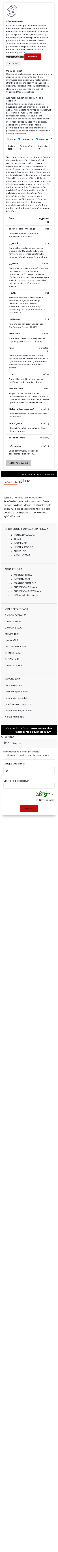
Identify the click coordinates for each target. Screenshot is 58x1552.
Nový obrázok (46, 800)
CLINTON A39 (12, 659)
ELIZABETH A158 (13, 653)
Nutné (13, 139)
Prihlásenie (30, 474)
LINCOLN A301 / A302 (16, 646)
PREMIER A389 (12, 634)
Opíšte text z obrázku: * (16, 780)
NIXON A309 (11, 640)
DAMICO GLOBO (13, 621)
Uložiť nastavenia (19, 463)
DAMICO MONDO (14, 665)
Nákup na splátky (14, 716)
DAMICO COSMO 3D (15, 615)
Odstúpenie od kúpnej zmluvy (33, 731)
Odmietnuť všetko (15, 57)
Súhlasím (32, 56)
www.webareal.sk (41, 728)
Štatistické (44, 139)
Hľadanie (11, 482)
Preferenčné (27, 139)
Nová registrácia (47, 474)
